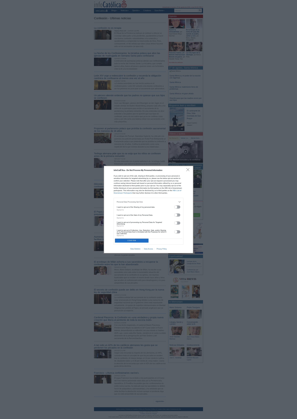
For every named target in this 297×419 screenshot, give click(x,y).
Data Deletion (135, 249)
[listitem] (148, 202)
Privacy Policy (162, 249)
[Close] (188, 170)
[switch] (177, 207)
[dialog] (148, 209)
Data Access (148, 249)
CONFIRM (132, 240)
